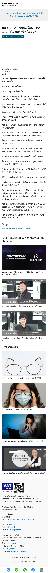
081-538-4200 (11, 543)
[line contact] (16, 570)
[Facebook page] (14, 562)
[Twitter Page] (18, 562)
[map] (41, 570)
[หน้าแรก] (10, 4)
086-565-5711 (7, 520)
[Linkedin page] (26, 562)
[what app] (25, 570)
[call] (8, 570)
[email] (33, 570)
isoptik (12, 527)
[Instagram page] (22, 562)
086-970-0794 (18, 520)
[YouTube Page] (30, 562)
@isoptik (12, 524)
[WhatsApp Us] (34, 562)
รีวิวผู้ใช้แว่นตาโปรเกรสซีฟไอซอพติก (16, 229)
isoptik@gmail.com (14, 530)
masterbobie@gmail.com (16, 551)
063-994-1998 (29, 520)
